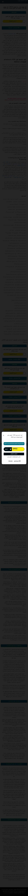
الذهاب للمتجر (14, 453)
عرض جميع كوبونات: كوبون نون (13, 457)
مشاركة (10, 461)
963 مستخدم (17, 461)
